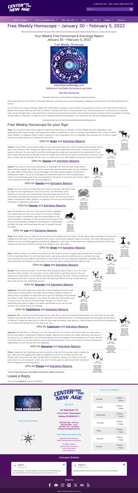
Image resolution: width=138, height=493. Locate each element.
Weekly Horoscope (56, 372)
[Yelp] (88, 485)
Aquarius (89, 97)
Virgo (63, 97)
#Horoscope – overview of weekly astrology (104, 31)
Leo (60, 97)
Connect (121, 20)
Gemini (52, 97)
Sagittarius (77, 97)
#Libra (58, 31)
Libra (66, 97)
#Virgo (54, 31)
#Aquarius (83, 31)
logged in (22, 381)
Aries (44, 97)
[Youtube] (56, 485)
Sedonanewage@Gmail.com (69, 429)
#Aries (30, 31)
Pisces (93, 97)
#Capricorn (76, 31)
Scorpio (71, 97)
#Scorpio (62, 31)
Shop (84, 20)
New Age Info (68, 20)
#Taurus (35, 31)
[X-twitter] (75, 485)
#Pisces (88, 31)
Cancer (57, 97)
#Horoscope (24, 31)
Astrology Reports (74, 141)
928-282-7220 (64, 427)
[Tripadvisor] (82, 485)
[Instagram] (62, 485)
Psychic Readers (20, 20)
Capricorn (83, 97)
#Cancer (45, 31)
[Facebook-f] (49, 485)
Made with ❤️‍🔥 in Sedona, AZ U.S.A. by (69, 491)
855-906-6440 (65, 423)
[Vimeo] (69, 485)
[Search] (131, 9)
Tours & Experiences (45, 20)
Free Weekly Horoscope (38, 372)
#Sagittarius (69, 31)
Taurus (48, 97)
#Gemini (40, 31)
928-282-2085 (66, 425)
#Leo (49, 31)
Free (95, 20)
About (107, 20)
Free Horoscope (20, 372)
